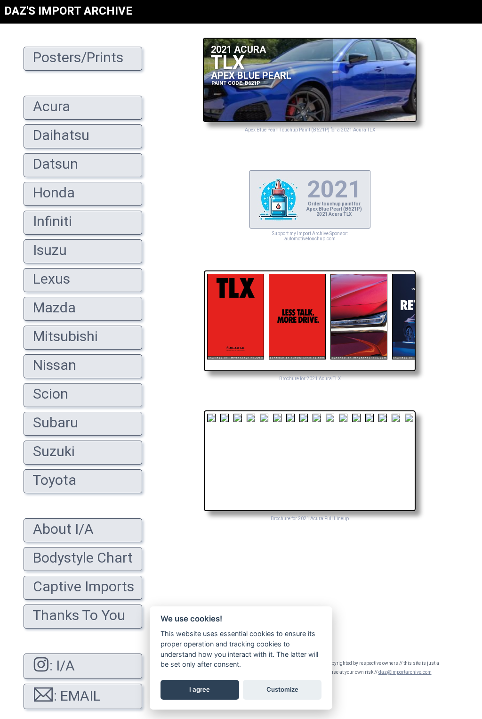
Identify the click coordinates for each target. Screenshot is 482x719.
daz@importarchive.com (405, 672)
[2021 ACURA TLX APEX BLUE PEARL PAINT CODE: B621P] (309, 119)
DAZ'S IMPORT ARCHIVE (68, 10)
